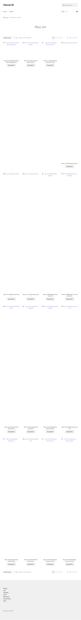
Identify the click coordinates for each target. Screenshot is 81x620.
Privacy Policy (7, 598)
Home (5, 11)
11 (73, 37)
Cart (4, 590)
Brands (11, 11)
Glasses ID (8, 4)
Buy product (11, 65)
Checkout (5, 592)
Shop (4, 600)
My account (6, 596)
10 (70, 37)
